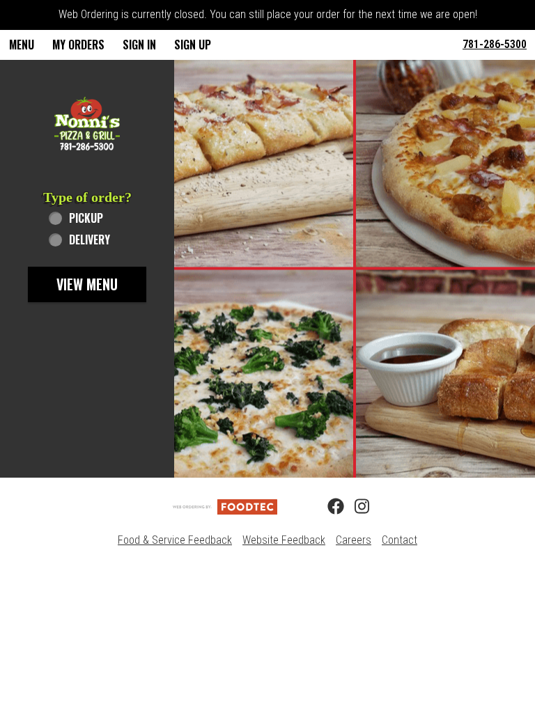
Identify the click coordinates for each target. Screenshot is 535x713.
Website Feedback (283, 540)
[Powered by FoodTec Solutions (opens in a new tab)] (225, 505)
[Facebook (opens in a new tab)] (327, 507)
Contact (399, 540)
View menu (87, 284)
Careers (353, 540)
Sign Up (192, 44)
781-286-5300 (495, 44)
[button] (87, 123)
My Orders (78, 44)
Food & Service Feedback (175, 540)
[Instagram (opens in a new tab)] (354, 507)
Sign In (139, 44)
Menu (21, 44)
